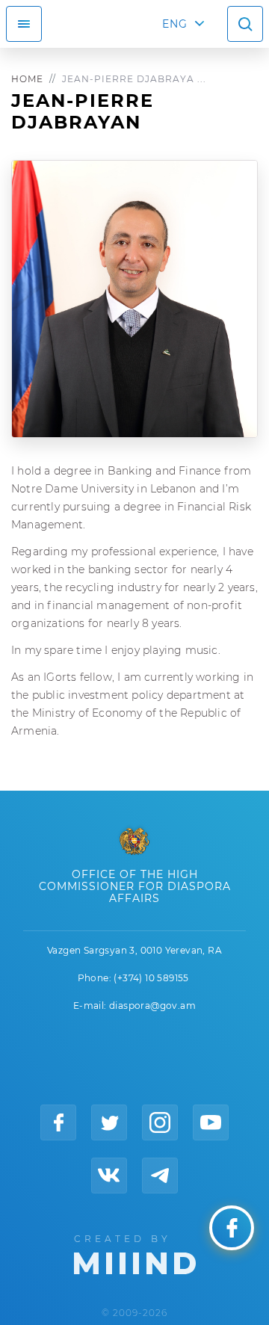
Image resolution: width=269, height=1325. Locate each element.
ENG (175, 24)
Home (27, 78)
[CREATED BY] (135, 1253)
